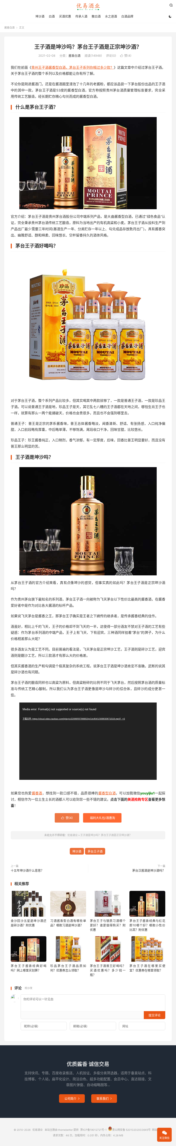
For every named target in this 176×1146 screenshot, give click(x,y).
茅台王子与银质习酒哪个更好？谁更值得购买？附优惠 (108, 925)
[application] (88, 741)
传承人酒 (81, 16)
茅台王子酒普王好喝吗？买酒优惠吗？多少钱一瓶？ (108, 970)
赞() (125, 55)
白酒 (52, 16)
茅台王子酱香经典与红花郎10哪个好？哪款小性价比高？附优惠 (147, 925)
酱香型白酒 (107, 793)
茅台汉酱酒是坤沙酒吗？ (148, 870)
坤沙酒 (39, 16)
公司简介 (71, 1098)
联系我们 (104, 1098)
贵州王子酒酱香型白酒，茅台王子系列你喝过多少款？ (72, 67)
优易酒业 (88, 6)
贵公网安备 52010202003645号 (131, 1129)
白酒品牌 (127, 16)
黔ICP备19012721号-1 (93, 1129)
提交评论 (155, 1015)
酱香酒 (37, 793)
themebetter (65, 1129)
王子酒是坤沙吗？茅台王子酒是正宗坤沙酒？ (88, 47)
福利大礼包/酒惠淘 (102, 818)
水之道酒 (111, 16)
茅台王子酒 (95, 851)
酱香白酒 (9, 27)
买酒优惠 (65, 16)
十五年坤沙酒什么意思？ (27, 870)
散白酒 (96, 16)
